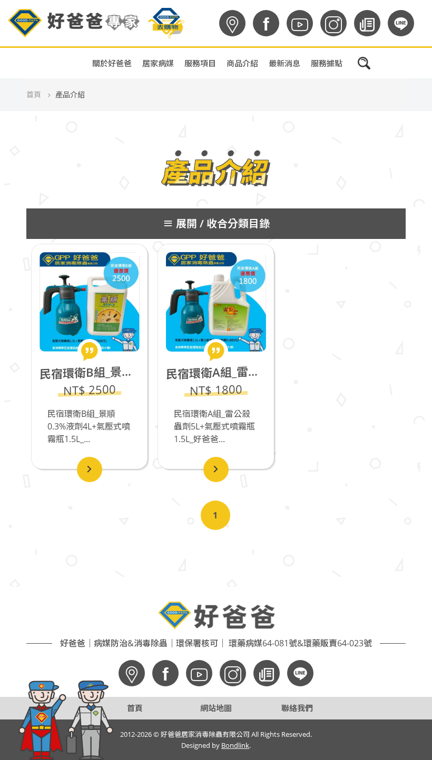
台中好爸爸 (256, 139)
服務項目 (200, 63)
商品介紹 (242, 63)
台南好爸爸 (256, 112)
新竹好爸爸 (256, 165)
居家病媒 (158, 63)
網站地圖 (216, 708)
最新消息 (284, 63)
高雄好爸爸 (256, 86)
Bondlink (235, 745)
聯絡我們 (297, 708)
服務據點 (326, 63)
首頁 (33, 94)
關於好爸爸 (112, 63)
